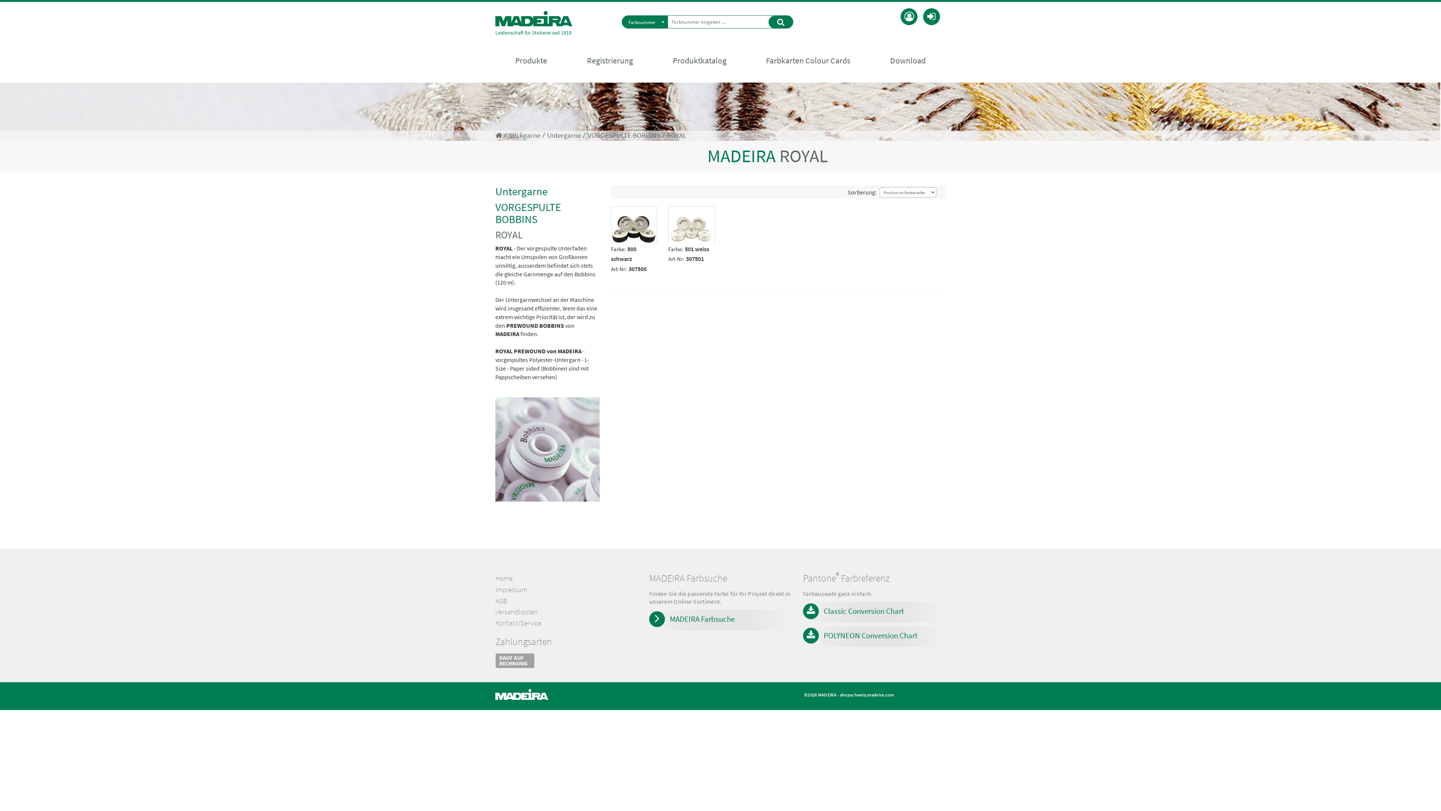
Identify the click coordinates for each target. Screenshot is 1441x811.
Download (908, 60)
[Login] (931, 15)
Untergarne (564, 135)
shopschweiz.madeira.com (867, 695)
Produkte (531, 60)
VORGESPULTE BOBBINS (624, 135)
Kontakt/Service (518, 623)
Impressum (511, 589)
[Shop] (498, 135)
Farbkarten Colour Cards (808, 60)
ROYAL (676, 135)
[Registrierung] (909, 15)
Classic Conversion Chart (864, 611)
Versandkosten (516, 611)
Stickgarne (524, 135)
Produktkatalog (700, 60)
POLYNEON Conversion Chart (871, 635)
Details (622, 212)
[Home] (533, 18)
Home (504, 578)
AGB (501, 601)
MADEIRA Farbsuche (702, 619)
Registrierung (610, 60)
